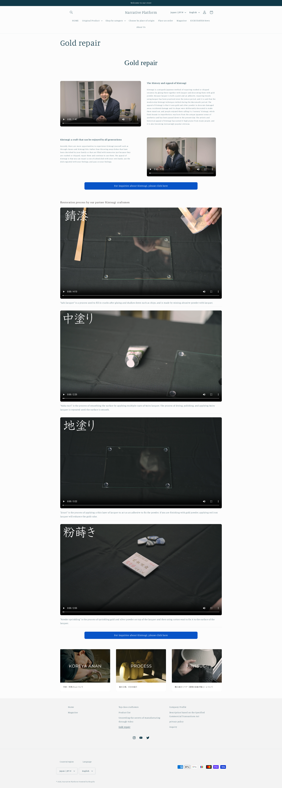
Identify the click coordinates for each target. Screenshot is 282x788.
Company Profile (177, 707)
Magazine (73, 712)
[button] (71, 12)
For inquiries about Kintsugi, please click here (141, 185)
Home (71, 707)
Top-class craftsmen (129, 707)
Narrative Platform (70, 782)
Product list (125, 712)
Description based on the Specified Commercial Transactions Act (187, 714)
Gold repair (124, 727)
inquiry (173, 727)
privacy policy (176, 721)
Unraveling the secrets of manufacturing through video (139, 719)
